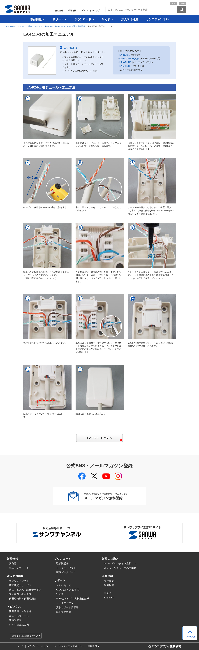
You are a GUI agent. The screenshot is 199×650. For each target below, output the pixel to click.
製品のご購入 (110, 558)
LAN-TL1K (125, 62)
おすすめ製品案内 (19, 624)
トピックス (14, 606)
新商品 (12, 563)
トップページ (11, 26)
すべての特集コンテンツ (31, 26)
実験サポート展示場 (67, 607)
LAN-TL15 (124, 66)
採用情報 (72, 10)
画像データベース (66, 572)
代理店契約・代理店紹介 (22, 598)
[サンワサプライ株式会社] (17, 9)
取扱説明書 (62, 563)
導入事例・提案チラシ (21, 594)
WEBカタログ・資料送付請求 (72, 598)
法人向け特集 (129, 19)
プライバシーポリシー (39, 646)
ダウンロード (82, 19)
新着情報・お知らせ (20, 611)
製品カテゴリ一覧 (19, 568)
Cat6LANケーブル (129, 58)
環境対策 (109, 585)
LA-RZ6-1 (70, 47)
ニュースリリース (19, 615)
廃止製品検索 (63, 612)
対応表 (106, 19)
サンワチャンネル (157, 19)
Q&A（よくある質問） (69, 589)
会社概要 (109, 580)
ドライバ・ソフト (66, 568)
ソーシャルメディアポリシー (69, 646)
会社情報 (59, 10)
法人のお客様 (15, 576)
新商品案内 (15, 620)
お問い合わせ (63, 585)
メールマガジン (65, 603)
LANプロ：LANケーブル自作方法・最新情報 (65, 26)
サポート (58, 19)
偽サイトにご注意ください (25, 636)
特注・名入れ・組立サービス (25, 589)
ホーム (20, 646)
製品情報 (36, 19)
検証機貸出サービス (20, 585)
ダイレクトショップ (91, 10)
